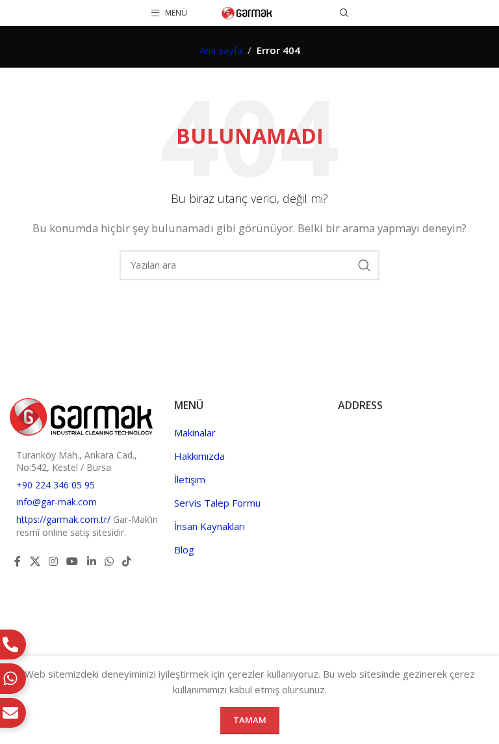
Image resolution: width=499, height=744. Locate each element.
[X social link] (34, 561)
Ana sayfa (220, 50)
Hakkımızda (199, 455)
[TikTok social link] (127, 561)
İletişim (189, 479)
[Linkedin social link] (91, 561)
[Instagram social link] (53, 561)
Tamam (249, 720)
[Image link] (81, 415)
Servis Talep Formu (217, 502)
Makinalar (195, 432)
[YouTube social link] (72, 561)
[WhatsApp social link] (109, 561)
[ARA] (364, 265)
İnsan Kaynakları (209, 526)
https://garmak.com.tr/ (64, 519)
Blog (184, 549)
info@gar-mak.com (56, 502)
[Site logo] (247, 11)
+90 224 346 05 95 (55, 485)
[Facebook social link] (17, 561)
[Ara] (344, 13)
